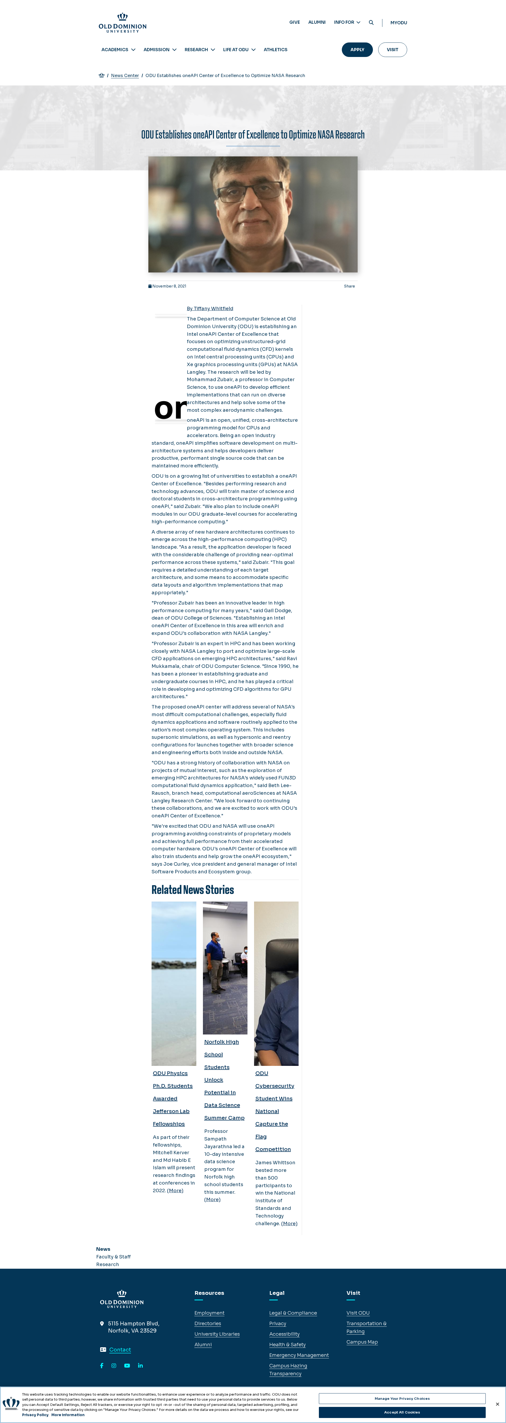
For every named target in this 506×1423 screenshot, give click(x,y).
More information (68, 1415)
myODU (399, 23)
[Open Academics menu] (133, 50)
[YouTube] (127, 1366)
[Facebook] (102, 1366)
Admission (156, 49)
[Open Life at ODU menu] (253, 50)
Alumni (317, 22)
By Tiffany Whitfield (210, 309)
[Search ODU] (371, 23)
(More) (175, 1191)
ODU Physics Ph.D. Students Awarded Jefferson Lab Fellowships (173, 1098)
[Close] (497, 1404)
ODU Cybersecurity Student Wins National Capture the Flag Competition (274, 1111)
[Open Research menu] (213, 50)
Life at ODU (236, 49)
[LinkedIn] (140, 1366)
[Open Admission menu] (174, 50)
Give (294, 22)
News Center (125, 75)
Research (196, 49)
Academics (114, 49)
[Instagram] (113, 1366)
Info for (344, 22)
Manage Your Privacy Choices (402, 1398)
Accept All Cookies (402, 1412)
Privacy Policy (35, 1415)
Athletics (276, 49)
